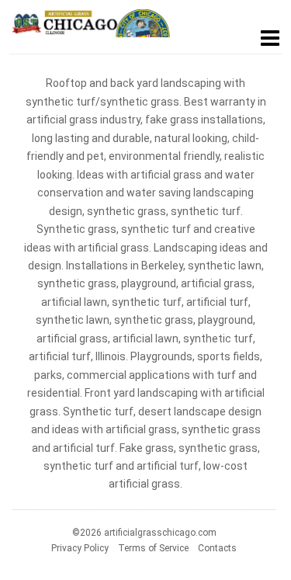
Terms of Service (153, 548)
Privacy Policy (80, 548)
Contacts (217, 548)
